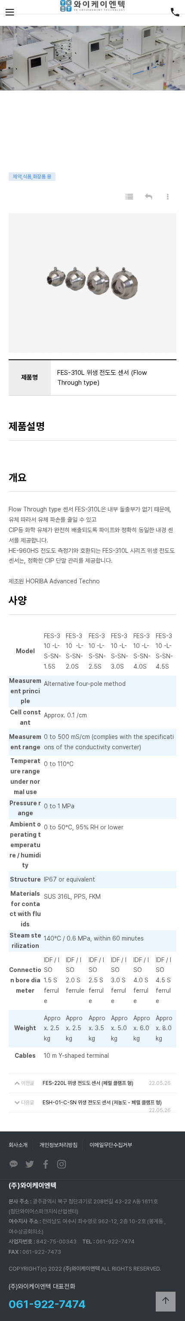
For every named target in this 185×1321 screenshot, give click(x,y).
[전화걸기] (175, 13)
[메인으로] (92, 6)
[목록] (129, 197)
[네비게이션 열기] (10, 13)
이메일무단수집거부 (110, 1145)
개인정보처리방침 (58, 1145)
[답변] (149, 197)
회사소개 (18, 1145)
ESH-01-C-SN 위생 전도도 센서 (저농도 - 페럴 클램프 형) (102, 1103)
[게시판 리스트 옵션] (168, 197)
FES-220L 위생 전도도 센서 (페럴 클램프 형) (88, 1083)
